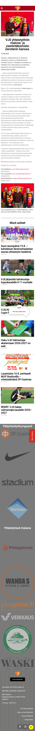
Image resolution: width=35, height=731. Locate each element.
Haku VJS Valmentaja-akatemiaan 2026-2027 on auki (15, 343)
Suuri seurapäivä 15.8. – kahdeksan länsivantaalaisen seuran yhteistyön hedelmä (17, 249)
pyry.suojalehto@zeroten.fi (21, 174)
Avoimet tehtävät (27, 716)
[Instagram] (25, 726)
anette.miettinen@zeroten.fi (22, 178)
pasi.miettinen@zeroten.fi (20, 169)
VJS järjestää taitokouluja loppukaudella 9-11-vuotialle (16, 281)
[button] (1, 8)
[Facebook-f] (20, 726)
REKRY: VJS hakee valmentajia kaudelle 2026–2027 (16, 410)
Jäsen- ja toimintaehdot (25, 712)
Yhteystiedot (28, 720)
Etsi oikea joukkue (27, 708)
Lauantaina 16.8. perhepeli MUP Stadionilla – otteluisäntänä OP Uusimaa (16, 376)
